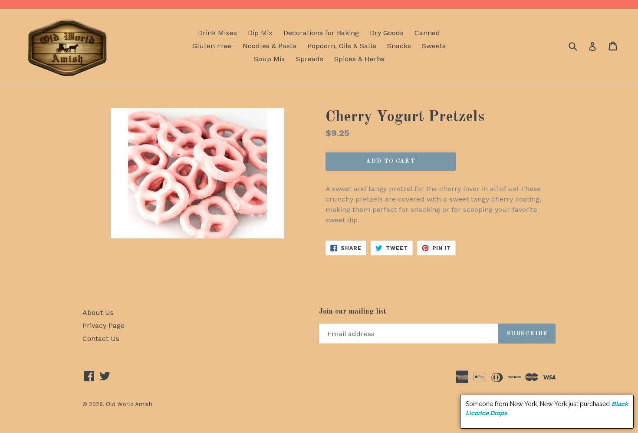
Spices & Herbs (359, 59)
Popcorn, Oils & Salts (341, 46)
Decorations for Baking (321, 33)
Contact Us (100, 338)
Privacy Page (103, 325)
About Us (98, 312)
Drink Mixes (217, 33)
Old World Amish (129, 404)
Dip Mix (260, 33)
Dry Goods (387, 33)
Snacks (399, 46)
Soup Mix (269, 59)
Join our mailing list (353, 311)
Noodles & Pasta (269, 46)
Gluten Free (212, 46)
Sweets (434, 46)
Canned (427, 33)
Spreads (309, 59)
